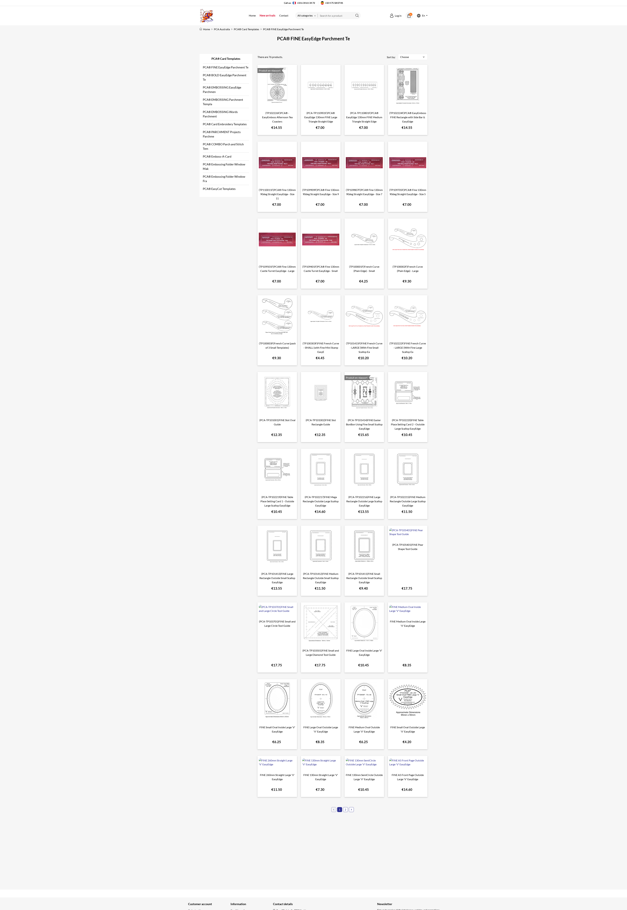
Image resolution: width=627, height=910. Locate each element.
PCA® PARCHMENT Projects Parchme (222, 134)
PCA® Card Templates (225, 58)
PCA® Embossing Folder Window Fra (224, 179)
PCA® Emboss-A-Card (217, 156)
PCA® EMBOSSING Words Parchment (220, 114)
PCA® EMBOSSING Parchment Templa (223, 102)
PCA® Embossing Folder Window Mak (224, 166)
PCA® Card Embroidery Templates (225, 124)
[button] (396, 16)
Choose (412, 57)
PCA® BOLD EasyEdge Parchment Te (224, 77)
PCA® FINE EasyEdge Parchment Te (225, 67)
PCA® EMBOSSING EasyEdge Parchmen (222, 90)
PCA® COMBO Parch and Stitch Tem (223, 146)
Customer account (200, 904)
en (424, 15)
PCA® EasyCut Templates (219, 189)
